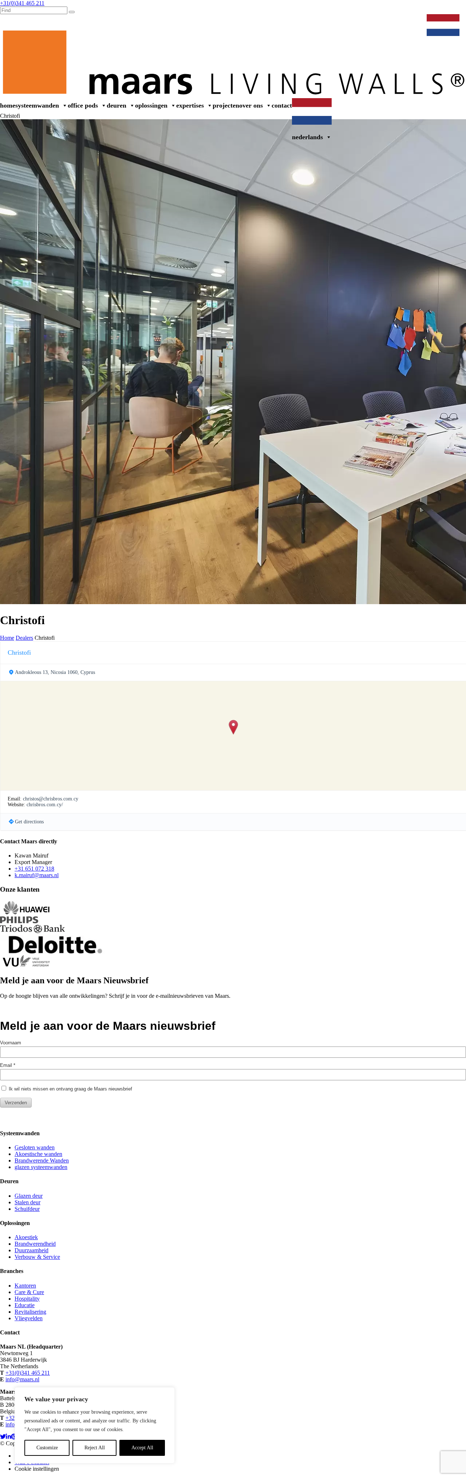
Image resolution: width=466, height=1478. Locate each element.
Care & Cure (29, 1292)
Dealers (337, 21)
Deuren (116, 105)
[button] (233, 728)
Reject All (94, 1447)
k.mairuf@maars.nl (37, 875)
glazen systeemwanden (41, 1167)
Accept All (142, 1447)
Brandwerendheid (35, 1244)
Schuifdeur (27, 1209)
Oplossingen (151, 105)
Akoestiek (26, 1237)
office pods (83, 105)
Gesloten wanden (35, 1147)
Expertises (190, 105)
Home (7, 105)
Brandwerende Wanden (42, 1160)
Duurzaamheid (31, 1250)
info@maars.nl (22, 1379)
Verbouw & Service (397, 21)
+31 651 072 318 (34, 868)
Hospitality (27, 1299)
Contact (282, 105)
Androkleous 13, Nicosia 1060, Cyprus (55, 672)
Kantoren (25, 1285)
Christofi (19, 652)
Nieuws (360, 21)
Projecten (226, 105)
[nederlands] (444, 21)
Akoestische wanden (38, 1154)
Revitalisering (30, 1312)
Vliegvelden (29, 1318)
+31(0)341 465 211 (27, 1373)
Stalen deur (27, 1202)
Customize (47, 1447)
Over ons (251, 105)
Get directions (29, 821)
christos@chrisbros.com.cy (50, 799)
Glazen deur (29, 1196)
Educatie (25, 1305)
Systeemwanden (37, 105)
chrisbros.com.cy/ (45, 804)
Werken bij (309, 21)
